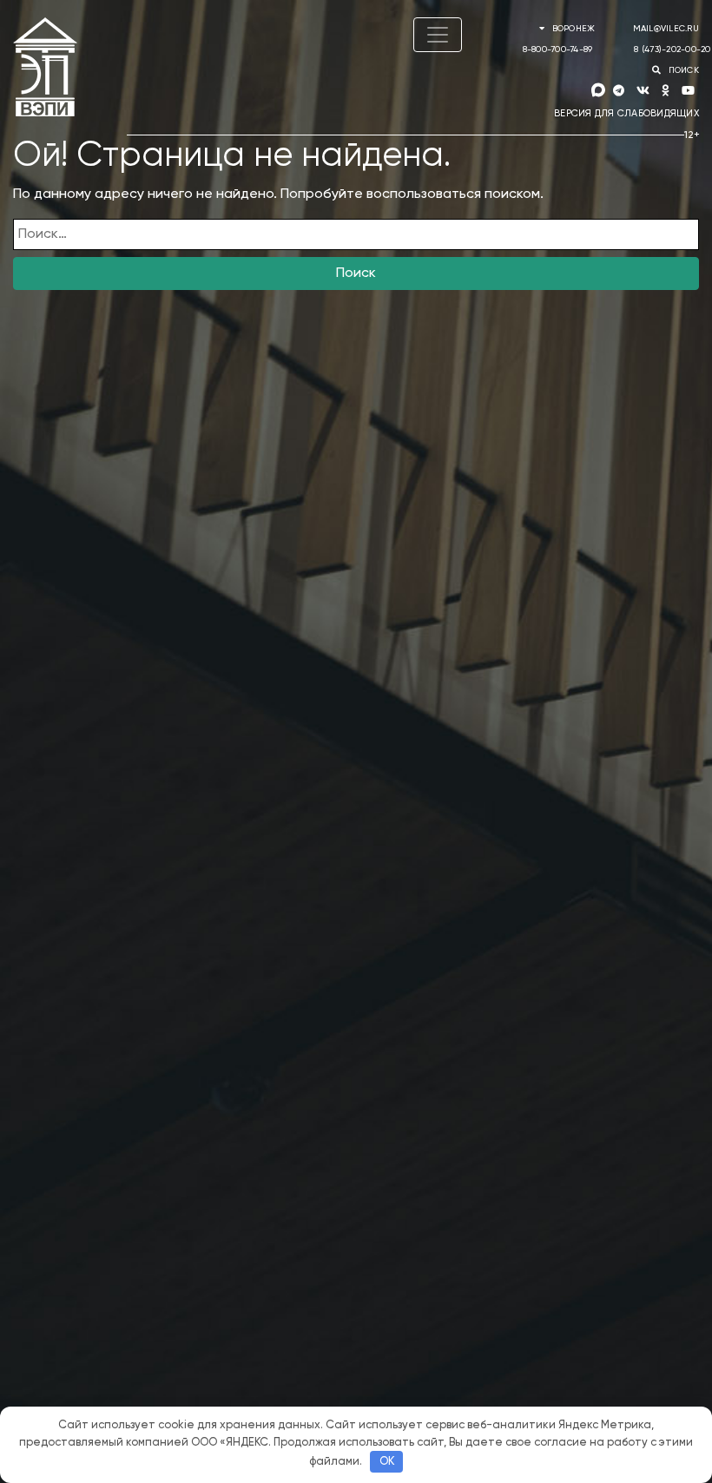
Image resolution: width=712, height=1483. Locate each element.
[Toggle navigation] (437, 34)
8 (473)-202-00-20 (672, 49)
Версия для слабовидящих (626, 113)
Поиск (356, 273)
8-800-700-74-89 (558, 49)
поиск (682, 70)
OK (386, 1461)
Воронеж (573, 28)
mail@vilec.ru (666, 28)
